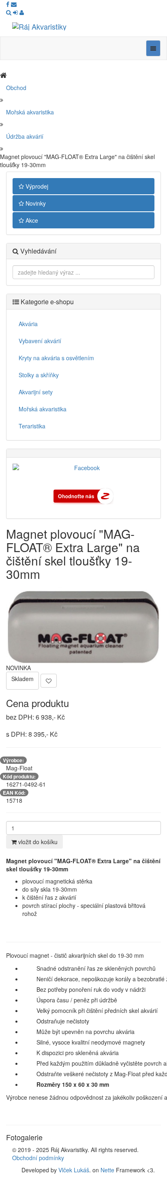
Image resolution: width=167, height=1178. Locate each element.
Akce (31, 220)
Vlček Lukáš (73, 1170)
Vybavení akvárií (40, 341)
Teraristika (32, 426)
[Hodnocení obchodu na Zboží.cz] (83, 495)
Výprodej (36, 186)
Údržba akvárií (24, 136)
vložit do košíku (37, 842)
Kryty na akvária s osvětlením (56, 358)
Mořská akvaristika (30, 112)
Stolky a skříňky (39, 375)
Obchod (16, 88)
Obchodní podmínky (38, 1158)
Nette (107, 1170)
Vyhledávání (37, 251)
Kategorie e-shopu (46, 301)
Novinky (35, 203)
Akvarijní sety (36, 392)
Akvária (28, 324)
